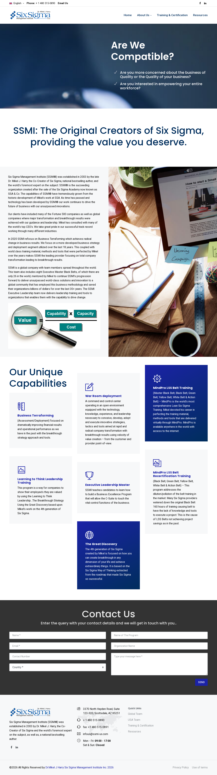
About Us (143, 15)
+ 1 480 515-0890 (41, 3)
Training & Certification (172, 15)
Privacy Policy (181, 767)
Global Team (135, 713)
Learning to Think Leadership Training (40, 481)
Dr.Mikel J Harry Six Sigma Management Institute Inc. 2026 (79, 767)
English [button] (17, 3)
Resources (200, 15)
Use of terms (200, 767)
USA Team (134, 719)
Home (128, 15)
